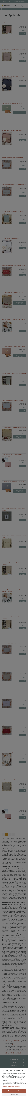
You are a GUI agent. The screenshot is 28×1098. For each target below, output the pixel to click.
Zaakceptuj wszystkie (14, 1091)
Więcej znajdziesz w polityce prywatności (11, 1086)
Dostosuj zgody (14, 1094)
